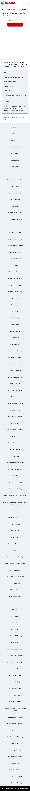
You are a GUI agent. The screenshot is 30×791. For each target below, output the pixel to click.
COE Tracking (15, 423)
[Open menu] (28, 3)
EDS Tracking (15, 153)
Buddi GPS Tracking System (15, 482)
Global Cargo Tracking (15, 285)
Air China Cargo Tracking (15, 756)
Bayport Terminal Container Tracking (15, 563)
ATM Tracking (15, 550)
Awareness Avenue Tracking (15, 557)
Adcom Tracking (15, 669)
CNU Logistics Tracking (15, 416)
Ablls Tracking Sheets (15, 769)
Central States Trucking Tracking (15, 377)
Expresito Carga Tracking (15, 193)
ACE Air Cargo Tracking (15, 655)
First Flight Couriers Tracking (15, 212)
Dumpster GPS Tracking (15, 357)
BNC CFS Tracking (15, 456)
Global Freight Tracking (15, 291)
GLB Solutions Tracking (15, 278)
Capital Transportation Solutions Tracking (15, 495)
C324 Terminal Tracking (15, 489)
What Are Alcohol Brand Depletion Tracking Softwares (15, 503)
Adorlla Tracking (15, 682)
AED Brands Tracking (15, 603)
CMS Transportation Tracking (15, 403)
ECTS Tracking (15, 147)
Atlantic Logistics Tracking (15, 544)
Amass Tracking (15, 511)
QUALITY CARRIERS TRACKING (15, 390)
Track (15, 25)
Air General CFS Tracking (15, 636)
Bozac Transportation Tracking (15, 462)
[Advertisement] (15, 46)
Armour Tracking (15, 524)
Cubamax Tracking (15, 298)
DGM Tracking (15, 337)
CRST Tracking (15, 397)
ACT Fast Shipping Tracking (15, 662)
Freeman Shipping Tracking (15, 245)
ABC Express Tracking (15, 763)
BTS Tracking (15, 476)
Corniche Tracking (15, 436)
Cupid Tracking (15, 305)
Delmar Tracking (15, 331)
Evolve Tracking (15, 186)
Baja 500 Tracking (15, 570)
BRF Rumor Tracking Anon (15, 469)
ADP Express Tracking (15, 688)
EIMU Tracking (15, 160)
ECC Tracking (15, 134)
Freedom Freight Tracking (15, 239)
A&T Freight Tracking (15, 750)
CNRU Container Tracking (15, 410)
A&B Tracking (15, 743)
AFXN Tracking (15, 623)
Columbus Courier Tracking (15, 429)
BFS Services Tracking (15, 590)
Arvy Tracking (15, 530)
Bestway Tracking (15, 583)
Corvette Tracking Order (15, 443)
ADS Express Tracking (15, 695)
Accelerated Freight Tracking (15, 649)
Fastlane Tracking (15, 199)
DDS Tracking (15, 318)
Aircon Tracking (15, 642)
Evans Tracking (15, 173)
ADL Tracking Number (15, 675)
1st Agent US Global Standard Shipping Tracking (15, 709)
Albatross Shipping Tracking (15, 596)
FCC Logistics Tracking (15, 219)
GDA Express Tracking (15, 272)
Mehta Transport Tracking (15, 776)
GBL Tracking (15, 265)
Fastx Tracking (15, 206)
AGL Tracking (15, 629)
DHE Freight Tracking (15, 344)
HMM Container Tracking (15, 783)
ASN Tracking (15, 537)
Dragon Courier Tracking (15, 351)
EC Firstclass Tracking (15, 140)
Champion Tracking (15, 383)
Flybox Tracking (15, 226)
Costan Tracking (15, 449)
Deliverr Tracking (15, 324)
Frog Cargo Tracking (15, 252)
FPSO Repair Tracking (15, 232)
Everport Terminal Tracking (15, 180)
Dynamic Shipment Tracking (15, 370)
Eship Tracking (15, 166)
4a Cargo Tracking (15, 730)
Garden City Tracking (15, 258)
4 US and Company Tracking (15, 723)
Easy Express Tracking (15, 127)
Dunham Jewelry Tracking (15, 364)
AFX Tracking (15, 616)
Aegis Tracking (15, 609)
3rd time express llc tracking (15, 717)
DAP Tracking (15, 311)
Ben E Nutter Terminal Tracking (15, 576)
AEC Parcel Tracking (15, 701)
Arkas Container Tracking (15, 517)
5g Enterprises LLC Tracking (15, 737)
